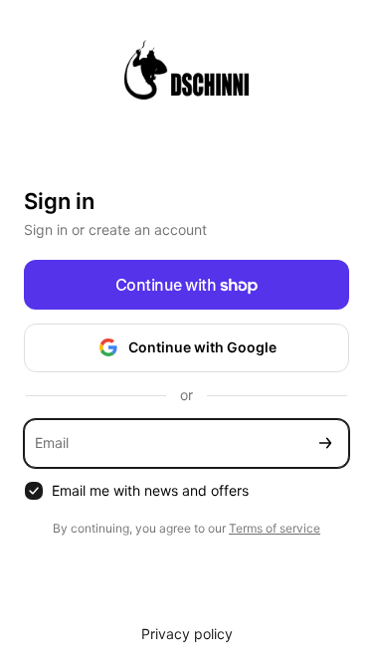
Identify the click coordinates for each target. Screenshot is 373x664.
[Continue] (325, 443)
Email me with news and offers (150, 490)
